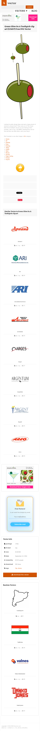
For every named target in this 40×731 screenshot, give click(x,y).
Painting (8, 146)
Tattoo (7, 147)
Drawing (8, 142)
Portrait (8, 158)
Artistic (7, 139)
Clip (16, 568)
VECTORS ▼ (21, 11)
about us (3, 727)
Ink (6, 140)
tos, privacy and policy (21, 727)
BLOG (34, 11)
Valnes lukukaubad (20, 673)
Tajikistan (20, 642)
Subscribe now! (20, 524)
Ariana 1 (20, 241)
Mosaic (8, 152)
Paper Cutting (9, 156)
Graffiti (7, 149)
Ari (20, 271)
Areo (20, 452)
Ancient (8, 154)
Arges (20, 361)
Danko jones (20, 705)
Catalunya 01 (20, 610)
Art (25, 136)
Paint (7, 144)
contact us (11, 727)
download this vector (21, 575)
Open (7, 151)
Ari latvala (20, 331)
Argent (20, 422)
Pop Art (8, 159)
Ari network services (20, 301)
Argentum (20, 392)
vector (11, 3)
